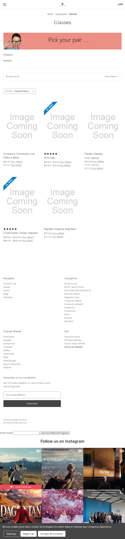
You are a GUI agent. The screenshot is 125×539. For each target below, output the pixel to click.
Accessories (70, 283)
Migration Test (71, 297)
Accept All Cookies (52, 534)
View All (7, 367)
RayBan (7, 340)
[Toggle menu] (4, 4)
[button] (62, 76)
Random (68, 321)
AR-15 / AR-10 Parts (74, 287)
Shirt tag (49, 157)
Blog (5, 294)
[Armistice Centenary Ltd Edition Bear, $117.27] (22, 126)
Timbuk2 (8, 347)
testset (7, 60)
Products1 (69, 307)
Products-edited (72, 300)
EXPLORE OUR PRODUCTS (77, 290)
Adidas (6, 350)
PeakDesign (9, 360)
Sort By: (9, 91)
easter (6, 287)
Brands (68, 317)
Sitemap (7, 297)
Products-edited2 (73, 304)
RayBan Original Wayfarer (60, 229)
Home (6, 290)
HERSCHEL (8, 353)
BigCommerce (20, 420)
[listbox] (25, 91)
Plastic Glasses (93, 153)
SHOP (67, 314)
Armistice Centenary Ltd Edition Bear (18, 155)
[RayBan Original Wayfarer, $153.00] (62, 201)
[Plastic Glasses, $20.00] (103, 126)
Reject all (28, 534)
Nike (5, 357)
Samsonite (9, 343)
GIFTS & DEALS (72, 294)
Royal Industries (12, 364)
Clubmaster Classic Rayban (20, 232)
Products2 (70, 311)
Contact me (9, 283)
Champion (8, 336)
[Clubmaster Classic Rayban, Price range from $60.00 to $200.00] (22, 201)
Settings (11, 534)
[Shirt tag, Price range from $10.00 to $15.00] (62, 126)
